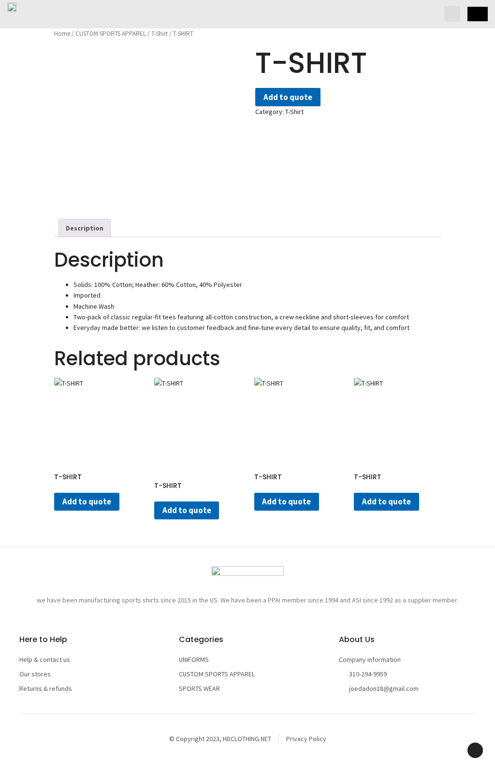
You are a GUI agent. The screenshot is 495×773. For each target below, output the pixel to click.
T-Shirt (159, 33)
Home (62, 33)
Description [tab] (84, 228)
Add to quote (287, 97)
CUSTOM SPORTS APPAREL (110, 33)
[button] (452, 14)
